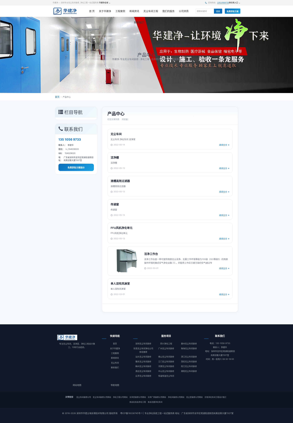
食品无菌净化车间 (155, 402)
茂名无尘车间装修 (189, 361)
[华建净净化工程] (66, 11)
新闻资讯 (134, 11)
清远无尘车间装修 (143, 371)
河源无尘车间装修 (166, 366)
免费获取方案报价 (76, 167)
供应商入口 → (234, 3)
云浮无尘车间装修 (143, 376)
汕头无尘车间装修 (143, 356)
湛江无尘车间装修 (189, 356)
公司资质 (184, 11)
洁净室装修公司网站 (137, 397)
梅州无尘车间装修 (143, 366)
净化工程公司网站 (120, 397)
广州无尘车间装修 (166, 348)
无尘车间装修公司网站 (102, 397)
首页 (57, 96)
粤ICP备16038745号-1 (131, 413)
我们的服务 (168, 11)
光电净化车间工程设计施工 (215, 397)
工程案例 (120, 11)
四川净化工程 (166, 343)
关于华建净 (105, 11)
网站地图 (77, 385)
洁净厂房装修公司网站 (157, 397)
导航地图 (115, 385)
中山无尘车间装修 (166, 371)
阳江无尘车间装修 (189, 366)
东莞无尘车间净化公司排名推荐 (143, 350)
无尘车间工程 (150, 11)
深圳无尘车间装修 (143, 343)
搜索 (218, 11)
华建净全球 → (104, 3)
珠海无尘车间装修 (189, 348)
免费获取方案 (233, 11)
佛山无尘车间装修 (166, 356)
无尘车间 (115, 362)
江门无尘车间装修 (166, 361)
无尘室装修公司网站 (194, 397)
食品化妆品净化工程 (137, 402)
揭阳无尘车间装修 (189, 371)
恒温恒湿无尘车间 (166, 376)
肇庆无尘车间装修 (143, 361)
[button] (76, 112)
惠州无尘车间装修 (189, 343)
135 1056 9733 (69, 139)
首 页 (92, 11)
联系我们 (139, 22)
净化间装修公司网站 (176, 397)
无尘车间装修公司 (83, 397)
